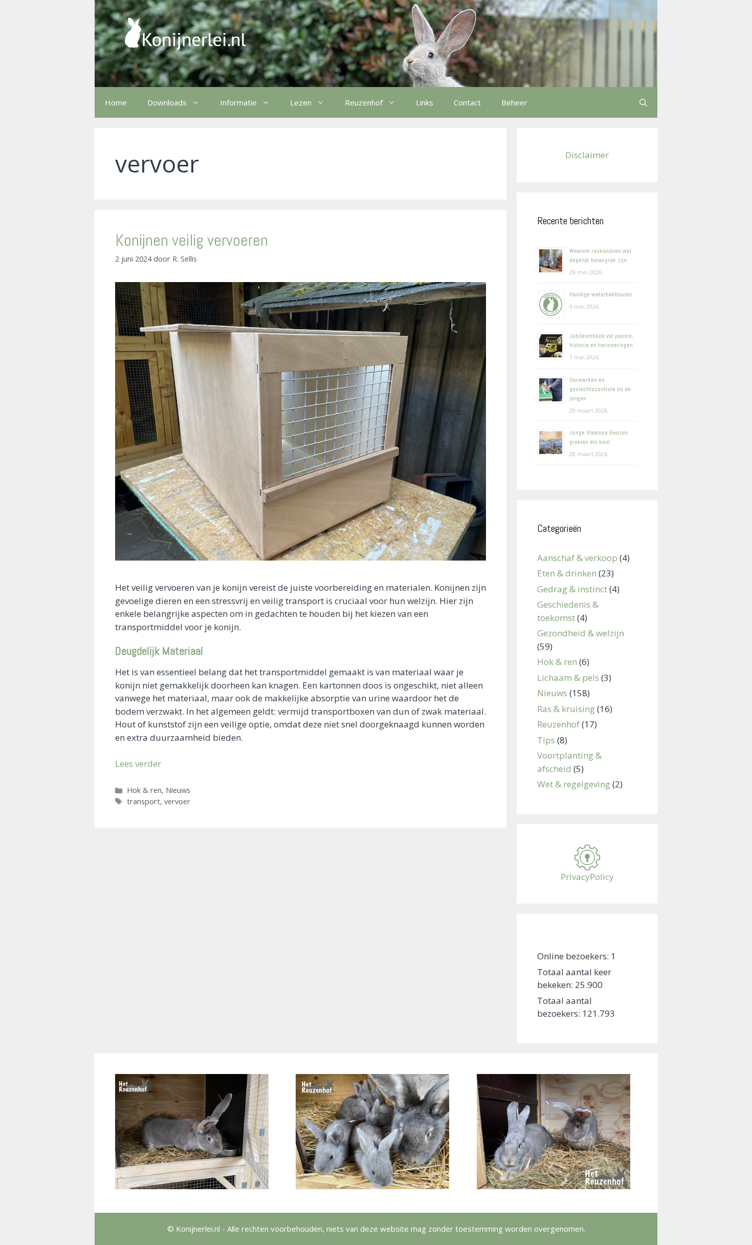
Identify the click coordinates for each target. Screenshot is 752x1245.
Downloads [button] (167, 102)
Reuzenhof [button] (364, 102)
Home (116, 102)
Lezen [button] (301, 102)
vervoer (177, 801)
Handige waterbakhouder (600, 294)
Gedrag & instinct (572, 589)
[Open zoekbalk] (643, 102)
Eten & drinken (566, 573)
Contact (467, 102)
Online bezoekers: (574, 956)
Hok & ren (144, 790)
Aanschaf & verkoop (577, 558)
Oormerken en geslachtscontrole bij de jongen (600, 389)
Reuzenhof (558, 724)
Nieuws (178, 790)
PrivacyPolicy (587, 877)
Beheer (514, 102)
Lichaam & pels (568, 677)
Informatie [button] (238, 102)
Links (424, 102)
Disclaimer (587, 155)
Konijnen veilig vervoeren (191, 240)
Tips (546, 740)
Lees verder (138, 763)
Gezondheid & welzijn (580, 633)
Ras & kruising (566, 709)
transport (143, 801)
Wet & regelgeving (573, 784)
